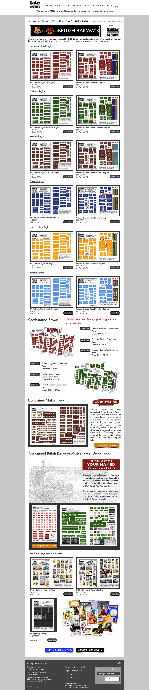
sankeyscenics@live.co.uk (41, 672)
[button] (116, 6)
